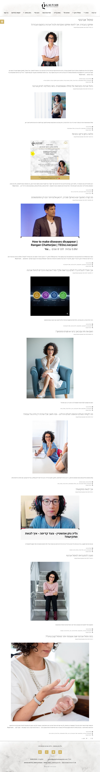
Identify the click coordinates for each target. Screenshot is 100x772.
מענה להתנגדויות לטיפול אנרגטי (79, 555)
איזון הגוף (84, 264)
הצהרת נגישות (38, 763)
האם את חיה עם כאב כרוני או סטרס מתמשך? (74, 331)
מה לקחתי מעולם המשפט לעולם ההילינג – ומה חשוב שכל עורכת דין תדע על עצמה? (58, 414)
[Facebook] (60, 752)
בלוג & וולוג (28, 13)
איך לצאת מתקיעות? (84, 489)
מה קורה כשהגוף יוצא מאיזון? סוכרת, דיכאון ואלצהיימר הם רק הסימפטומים (62, 197)
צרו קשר (6, 13)
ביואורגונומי (83, 128)
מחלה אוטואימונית (82, 80)
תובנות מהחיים (82, 78)
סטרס (71, 80)
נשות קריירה (57, 13)
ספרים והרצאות (46, 13)
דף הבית (94, 13)
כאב (72, 408)
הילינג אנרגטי (78, 128)
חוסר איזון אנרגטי (82, 191)
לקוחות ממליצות (15, 13)
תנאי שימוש (47, 763)
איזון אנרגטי (88, 80)
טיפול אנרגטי (88, 78)
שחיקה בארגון (60, 80)
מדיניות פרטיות (28, 763)
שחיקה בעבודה (53, 80)
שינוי (72, 191)
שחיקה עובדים (47, 80)
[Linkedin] (40, 752)
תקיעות (71, 550)
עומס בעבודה (66, 80)
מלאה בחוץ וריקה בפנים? (82, 133)
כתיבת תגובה (88, 82)
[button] (2, 22)
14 (86, 738)
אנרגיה (84, 630)
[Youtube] (53, 752)
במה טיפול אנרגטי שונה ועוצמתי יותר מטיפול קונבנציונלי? (69, 636)
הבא (83, 738)
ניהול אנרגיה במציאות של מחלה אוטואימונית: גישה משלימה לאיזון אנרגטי (62, 86)
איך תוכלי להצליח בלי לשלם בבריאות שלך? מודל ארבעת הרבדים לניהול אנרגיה (60, 270)
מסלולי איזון (77, 13)
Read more (82, 74)
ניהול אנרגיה (75, 80)
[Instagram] (46, 752)
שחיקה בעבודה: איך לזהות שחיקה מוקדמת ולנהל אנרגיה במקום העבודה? (62, 24)
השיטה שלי (67, 13)
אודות (87, 13)
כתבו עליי (36, 13)
